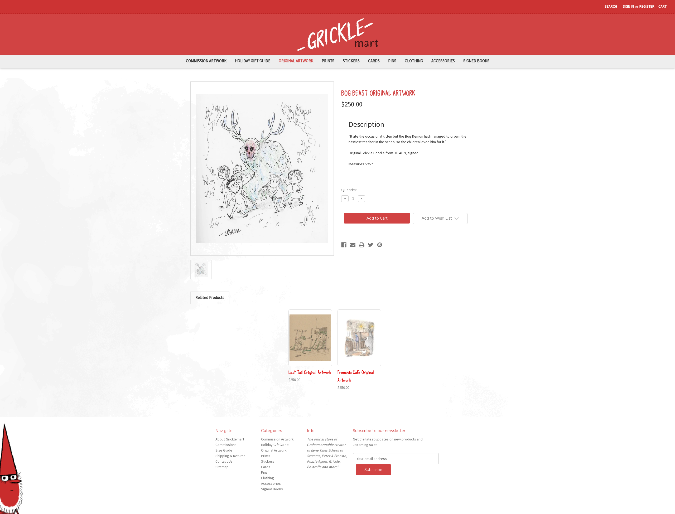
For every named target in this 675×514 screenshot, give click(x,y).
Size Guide (223, 450)
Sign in (628, 6)
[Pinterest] (379, 245)
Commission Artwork (206, 60)
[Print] (361, 245)
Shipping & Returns (230, 455)
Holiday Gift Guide (252, 60)
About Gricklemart (229, 439)
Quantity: (349, 190)
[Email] (352, 245)
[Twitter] (370, 245)
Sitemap (222, 466)
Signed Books (476, 60)
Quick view (310, 338)
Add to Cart (359, 342)
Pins (392, 60)
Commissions (226, 444)
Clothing (414, 60)
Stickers (351, 60)
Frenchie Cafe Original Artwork (356, 376)
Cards (374, 60)
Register (646, 6)
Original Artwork (296, 60)
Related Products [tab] (209, 297)
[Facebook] (343, 245)
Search (611, 6)
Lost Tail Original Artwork (310, 372)
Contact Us (224, 461)
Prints (328, 60)
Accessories (443, 60)
